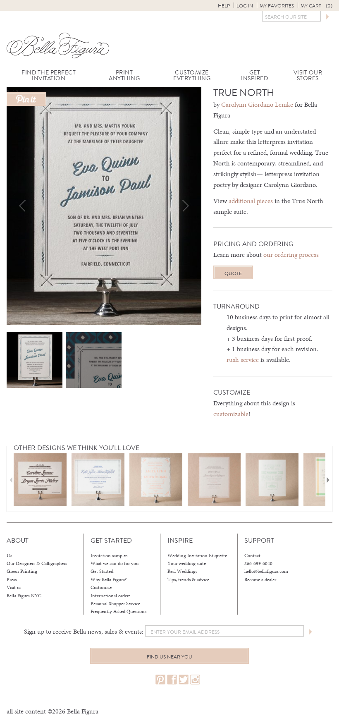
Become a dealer (260, 579)
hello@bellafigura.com (266, 571)
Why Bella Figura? (109, 579)
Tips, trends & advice (188, 579)
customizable (230, 414)
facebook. (172, 680)
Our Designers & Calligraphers (37, 563)
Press (12, 579)
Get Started (102, 571)
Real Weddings (182, 571)
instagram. (195, 680)
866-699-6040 (258, 563)
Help (224, 5)
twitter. (184, 680)
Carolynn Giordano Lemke (257, 104)
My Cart (316, 5)
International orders (110, 596)
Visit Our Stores (308, 75)
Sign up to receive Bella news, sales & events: (83, 631)
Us (9, 555)
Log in (244, 5)
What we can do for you (114, 563)
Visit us (14, 587)
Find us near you (169, 657)
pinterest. (160, 680)
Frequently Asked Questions (118, 611)
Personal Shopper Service (115, 603)
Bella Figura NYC (24, 596)
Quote (233, 273)
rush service (243, 360)
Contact (252, 555)
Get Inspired (254, 75)
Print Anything (124, 75)
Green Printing (22, 571)
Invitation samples (109, 555)
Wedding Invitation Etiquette (197, 555)
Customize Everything (191, 75)
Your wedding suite (186, 563)
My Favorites (277, 5)
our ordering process (291, 255)
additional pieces (251, 201)
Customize (101, 587)
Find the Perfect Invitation (48, 75)
